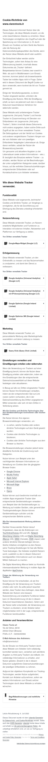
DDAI (31, 539)
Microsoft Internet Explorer (18, 481)
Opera (9, 491)
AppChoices (17, 570)
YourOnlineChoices (11, 533)
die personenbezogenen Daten (26, 726)
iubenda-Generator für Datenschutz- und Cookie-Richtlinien (23, 719)
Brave (9, 487)
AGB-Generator (16, 723)
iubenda (26, 723)
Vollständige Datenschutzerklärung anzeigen (31, 743)
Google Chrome (13, 471)
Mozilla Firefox (13, 474)
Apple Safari (12, 477)
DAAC (17, 539)
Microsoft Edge (13, 484)
